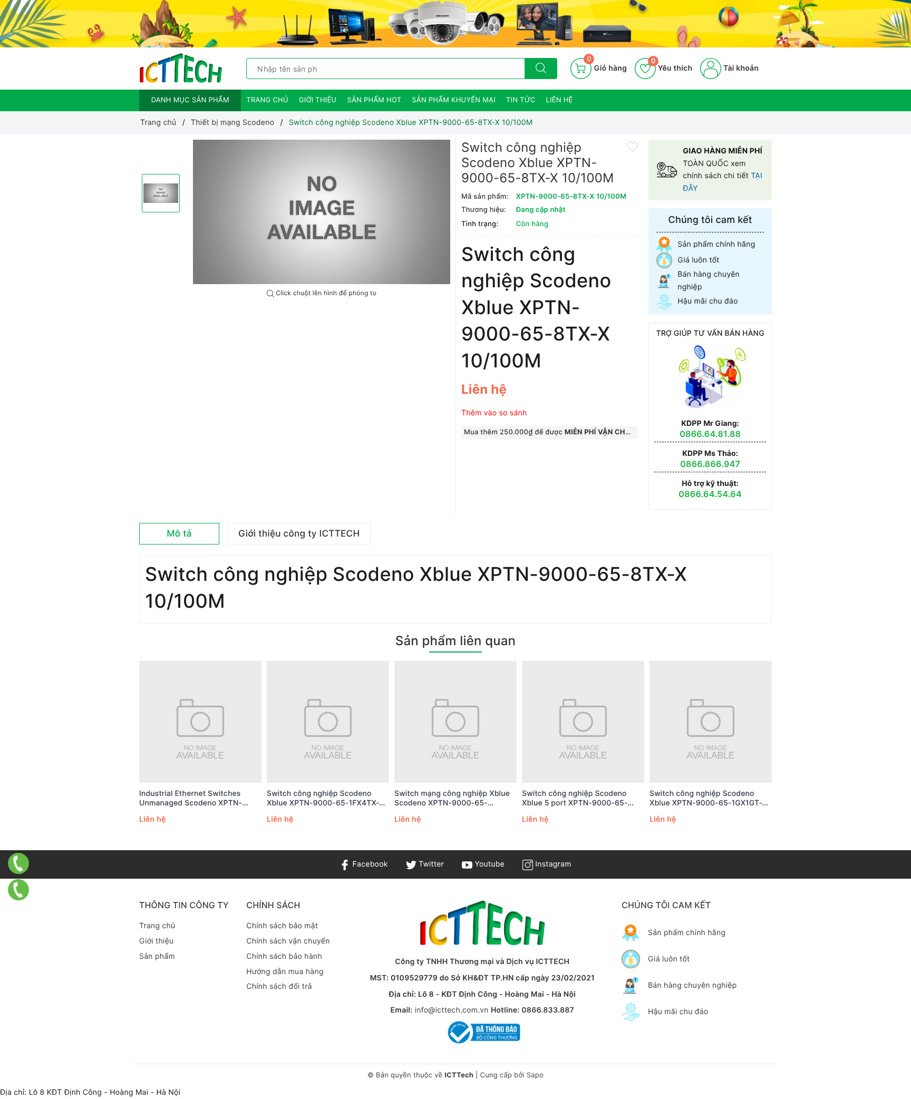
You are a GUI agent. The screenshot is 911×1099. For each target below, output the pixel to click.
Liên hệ (559, 100)
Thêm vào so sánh (494, 413)
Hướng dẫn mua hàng (284, 971)
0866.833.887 (547, 1010)
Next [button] (801, 757)
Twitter (430, 864)
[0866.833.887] (19, 863)
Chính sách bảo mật (282, 925)
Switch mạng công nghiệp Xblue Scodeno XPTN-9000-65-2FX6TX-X (452, 798)
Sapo (535, 1075)
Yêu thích (671, 68)
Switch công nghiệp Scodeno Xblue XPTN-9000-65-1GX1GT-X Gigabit (708, 798)
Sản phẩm (157, 956)
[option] (321, 212)
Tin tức (521, 100)
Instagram (552, 864)
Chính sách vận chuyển (287, 941)
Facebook (368, 864)
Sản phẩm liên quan (455, 640)
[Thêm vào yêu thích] (632, 146)
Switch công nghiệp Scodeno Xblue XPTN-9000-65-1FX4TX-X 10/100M (325, 798)
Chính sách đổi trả (279, 986)
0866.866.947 (710, 464)
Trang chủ (267, 100)
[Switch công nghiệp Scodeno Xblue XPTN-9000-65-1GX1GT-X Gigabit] (711, 721)
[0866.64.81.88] (19, 889)
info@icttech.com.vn (452, 1010)
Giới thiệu (318, 100)
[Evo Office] (455, 23)
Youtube (488, 864)
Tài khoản (740, 68)
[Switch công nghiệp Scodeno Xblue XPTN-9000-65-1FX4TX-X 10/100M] (328, 721)
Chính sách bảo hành (284, 956)
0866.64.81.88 (710, 434)
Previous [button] (110, 757)
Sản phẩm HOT (374, 100)
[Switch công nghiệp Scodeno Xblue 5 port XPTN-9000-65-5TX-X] (583, 721)
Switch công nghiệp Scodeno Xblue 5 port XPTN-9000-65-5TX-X (575, 798)
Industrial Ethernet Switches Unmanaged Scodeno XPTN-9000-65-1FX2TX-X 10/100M (191, 798)
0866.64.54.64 (710, 494)
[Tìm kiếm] (541, 68)
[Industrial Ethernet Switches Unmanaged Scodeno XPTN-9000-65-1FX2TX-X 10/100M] (200, 721)
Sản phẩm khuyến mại (454, 100)
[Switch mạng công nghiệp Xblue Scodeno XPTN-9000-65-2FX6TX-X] (455, 721)
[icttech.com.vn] (180, 68)
